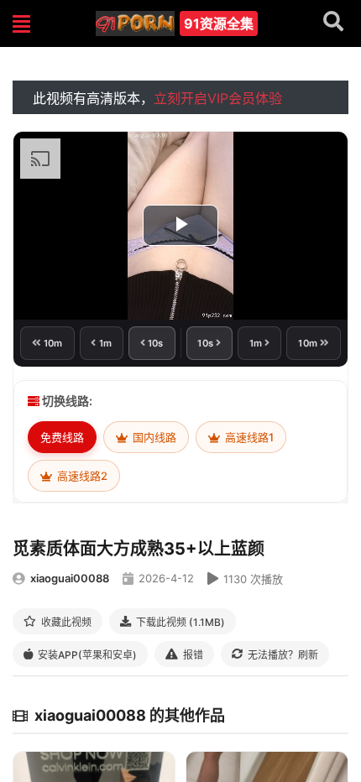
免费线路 (62, 437)
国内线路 (153, 437)
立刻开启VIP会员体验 (218, 98)
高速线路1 (248, 437)
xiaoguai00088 (69, 578)
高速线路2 (81, 475)
